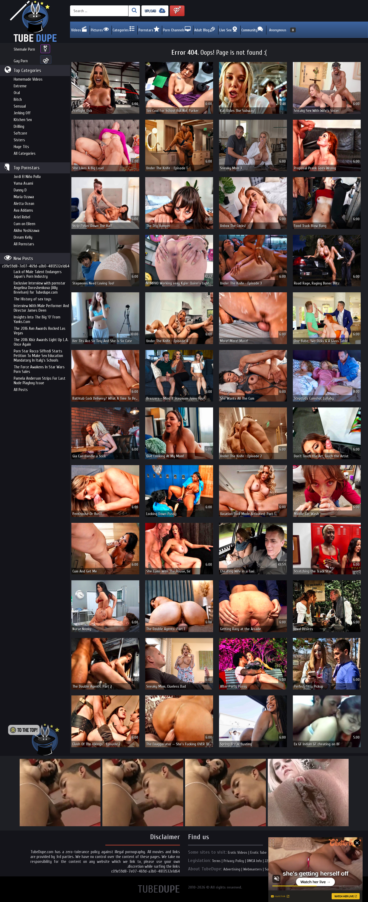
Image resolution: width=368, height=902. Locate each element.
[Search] (134, 10)
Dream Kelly (23, 237)
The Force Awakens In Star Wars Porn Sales (39, 369)
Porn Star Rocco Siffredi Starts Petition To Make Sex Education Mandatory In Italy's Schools (38, 356)
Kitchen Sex (23, 120)
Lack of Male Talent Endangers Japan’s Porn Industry (38, 274)
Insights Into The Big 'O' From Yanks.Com (37, 319)
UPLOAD (151, 11)
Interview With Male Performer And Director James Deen (41, 308)
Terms (216, 861)
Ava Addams (23, 210)
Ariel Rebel (22, 217)
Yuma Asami (23, 183)
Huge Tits (21, 147)
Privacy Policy (234, 861)
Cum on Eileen (24, 224)
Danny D (20, 190)
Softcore (20, 133)
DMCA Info (254, 861)
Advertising (231, 869)
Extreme (20, 86)
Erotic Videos (237, 852)
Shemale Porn (24, 49)
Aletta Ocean (24, 203)
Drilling (19, 126)
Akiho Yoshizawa (26, 230)
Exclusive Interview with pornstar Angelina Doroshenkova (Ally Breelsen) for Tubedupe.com (39, 288)
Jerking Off (22, 113)
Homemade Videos (28, 79)
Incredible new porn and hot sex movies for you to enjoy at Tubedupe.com (35, 21)
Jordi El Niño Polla (27, 176)
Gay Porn (21, 61)
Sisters (19, 140)
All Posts (21, 389)
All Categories (25, 153)
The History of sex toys (32, 299)
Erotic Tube (258, 852)
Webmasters (252, 869)
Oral (17, 93)
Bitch (18, 99)
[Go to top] (33, 739)
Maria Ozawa (24, 197)
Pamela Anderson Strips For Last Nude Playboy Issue (39, 380)
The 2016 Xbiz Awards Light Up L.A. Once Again (41, 342)
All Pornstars (24, 244)
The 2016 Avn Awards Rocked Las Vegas (39, 330)
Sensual (20, 106)
